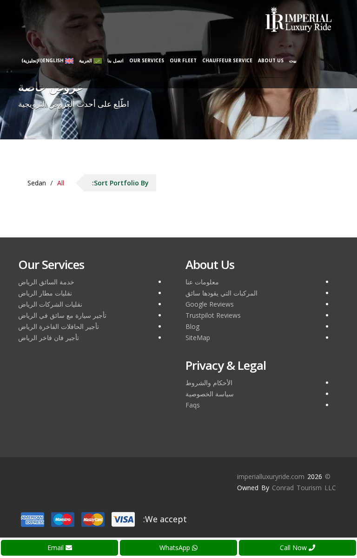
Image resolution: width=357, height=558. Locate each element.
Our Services (146, 60)
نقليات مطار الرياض (45, 293)
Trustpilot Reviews (213, 315)
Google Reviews (209, 304)
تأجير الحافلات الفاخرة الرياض (58, 326)
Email (56, 547)
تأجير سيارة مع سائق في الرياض (62, 315)
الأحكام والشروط (208, 382)
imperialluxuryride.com (270, 476)
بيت (293, 60)
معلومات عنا (202, 281)
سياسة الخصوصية (209, 393)
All (60, 182)
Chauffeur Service (227, 60)
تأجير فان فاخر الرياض (48, 337)
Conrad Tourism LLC (304, 487)
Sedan (36, 182)
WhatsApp (175, 547)
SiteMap (197, 337)
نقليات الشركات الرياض (50, 304)
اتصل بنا (115, 60)
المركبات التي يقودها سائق (221, 293)
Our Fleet (183, 60)
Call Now (294, 547)
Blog (192, 326)
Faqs (192, 404)
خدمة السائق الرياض (46, 281)
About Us (271, 60)
